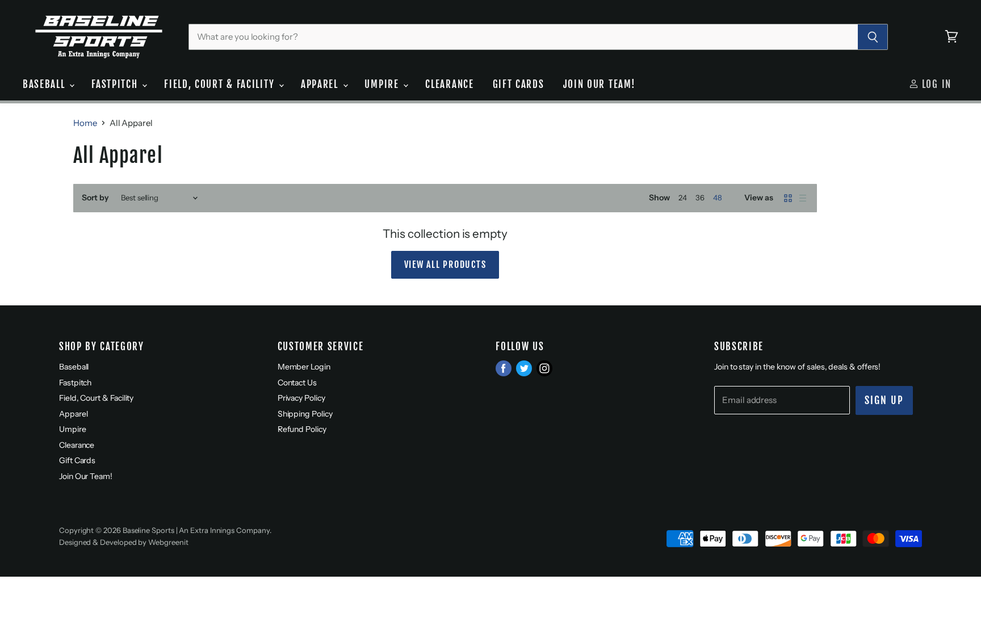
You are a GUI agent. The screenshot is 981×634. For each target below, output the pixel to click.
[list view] (802, 198)
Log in (935, 84)
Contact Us (297, 382)
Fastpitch (116, 84)
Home (85, 123)
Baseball (45, 84)
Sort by (95, 197)
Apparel (321, 84)
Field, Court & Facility (221, 84)
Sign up (884, 400)
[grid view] (788, 198)
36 (700, 197)
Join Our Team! (599, 84)
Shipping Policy (305, 414)
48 (717, 197)
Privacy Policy (301, 398)
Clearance (449, 84)
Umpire (383, 84)
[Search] (873, 37)
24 (682, 197)
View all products (445, 264)
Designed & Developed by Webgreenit (123, 542)
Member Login (304, 367)
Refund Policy (302, 429)
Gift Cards (518, 84)
